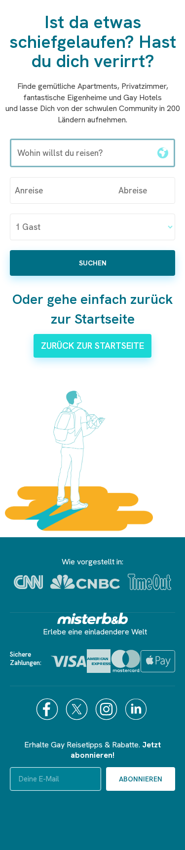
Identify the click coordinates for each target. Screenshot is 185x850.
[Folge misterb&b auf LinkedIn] (137, 709)
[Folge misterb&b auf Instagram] (107, 709)
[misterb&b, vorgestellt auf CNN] (28, 582)
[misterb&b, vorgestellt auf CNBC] (85, 582)
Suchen (93, 263)
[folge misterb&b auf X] (78, 709)
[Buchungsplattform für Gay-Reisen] (92, 618)
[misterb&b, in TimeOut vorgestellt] (149, 582)
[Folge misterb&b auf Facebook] (48, 709)
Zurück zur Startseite (92, 345)
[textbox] (81, 153)
